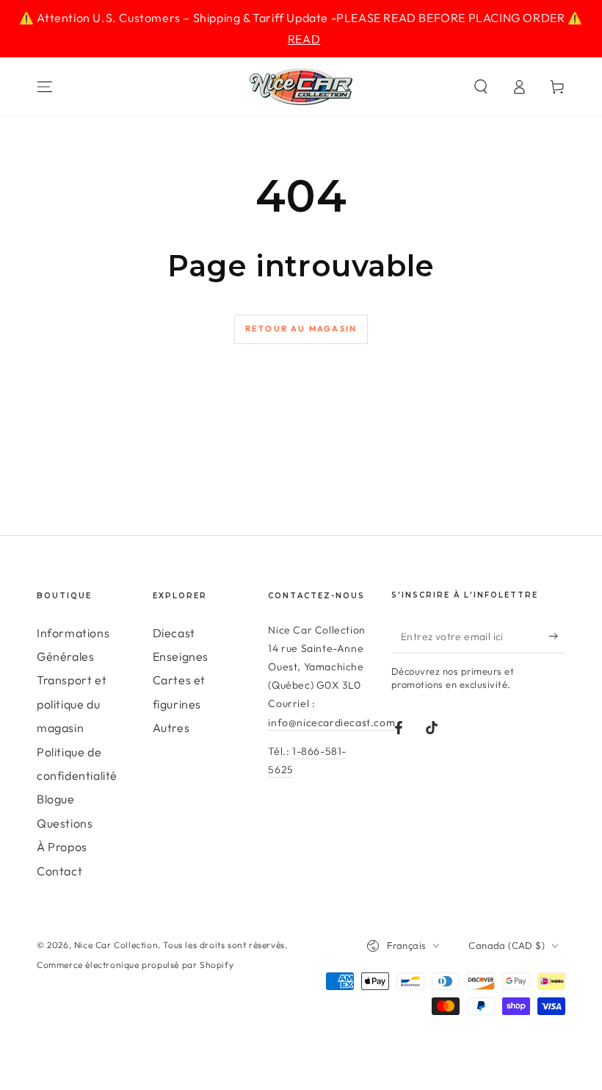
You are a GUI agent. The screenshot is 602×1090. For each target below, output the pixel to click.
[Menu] (45, 87)
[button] (481, 87)
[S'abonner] (556, 636)
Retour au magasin (301, 328)
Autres (171, 727)
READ (304, 39)
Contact (59, 871)
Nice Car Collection (116, 944)
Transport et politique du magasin (71, 704)
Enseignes (180, 656)
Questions (65, 823)
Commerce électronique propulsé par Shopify (135, 964)
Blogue (56, 799)
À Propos (62, 846)
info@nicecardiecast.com (331, 722)
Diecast (174, 632)
